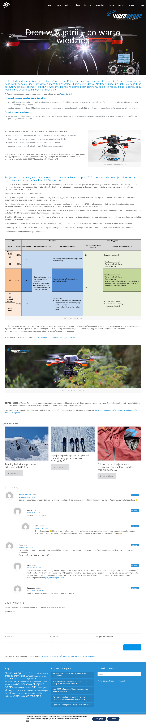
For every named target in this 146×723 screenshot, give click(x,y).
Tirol (18, 693)
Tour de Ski (25, 693)
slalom (16, 690)
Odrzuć (113, 719)
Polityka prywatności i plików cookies (113, 681)
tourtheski (35, 693)
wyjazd (24, 696)
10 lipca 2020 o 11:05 (26, 547)
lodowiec (32, 681)
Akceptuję (99, 719)
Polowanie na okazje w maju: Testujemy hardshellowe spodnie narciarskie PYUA (116, 467)
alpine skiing (13, 673)
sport (8, 693)
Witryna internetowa (104, 636)
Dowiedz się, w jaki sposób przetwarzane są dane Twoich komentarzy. (69, 656)
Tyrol (42, 693)
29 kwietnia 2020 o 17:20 (27, 497)
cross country (43, 673)
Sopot (45, 691)
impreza (22, 679)
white (7, 696)
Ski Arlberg (40, 688)
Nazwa (8, 636)
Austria (27, 673)
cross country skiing (15, 676)
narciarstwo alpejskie (30, 684)
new (21, 687)
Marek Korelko (25, 495)
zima (30, 696)
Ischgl (27, 679)
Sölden (13, 693)
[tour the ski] (7, 5)
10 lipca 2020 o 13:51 (34, 568)
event (37, 676)
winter (16, 696)
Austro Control (66, 94)
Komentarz (10, 611)
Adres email (55, 636)
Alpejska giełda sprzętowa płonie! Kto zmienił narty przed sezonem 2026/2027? (72, 458)
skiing (8, 690)
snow (22, 690)
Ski (34, 687)
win (11, 696)
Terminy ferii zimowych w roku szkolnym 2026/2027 (21, 465)
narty (9, 687)
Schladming (28, 688)
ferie (41, 676)
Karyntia (20, 681)
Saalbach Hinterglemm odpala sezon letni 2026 (72, 705)
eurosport (30, 676)
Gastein (16, 679)
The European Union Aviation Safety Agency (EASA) (55, 337)
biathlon (36, 673)
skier (46, 688)
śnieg (37, 696)
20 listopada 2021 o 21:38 (35, 590)
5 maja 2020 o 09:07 (41, 528)
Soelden (40, 691)
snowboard (31, 690)
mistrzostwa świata (41, 681)
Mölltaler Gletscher (10, 684)
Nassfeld (16, 688)
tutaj (27, 721)
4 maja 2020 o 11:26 (33, 512)
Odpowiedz (134, 495)
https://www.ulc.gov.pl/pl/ (53, 578)
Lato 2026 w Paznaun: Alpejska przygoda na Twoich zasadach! (70, 690)
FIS (11, 678)
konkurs (26, 681)
